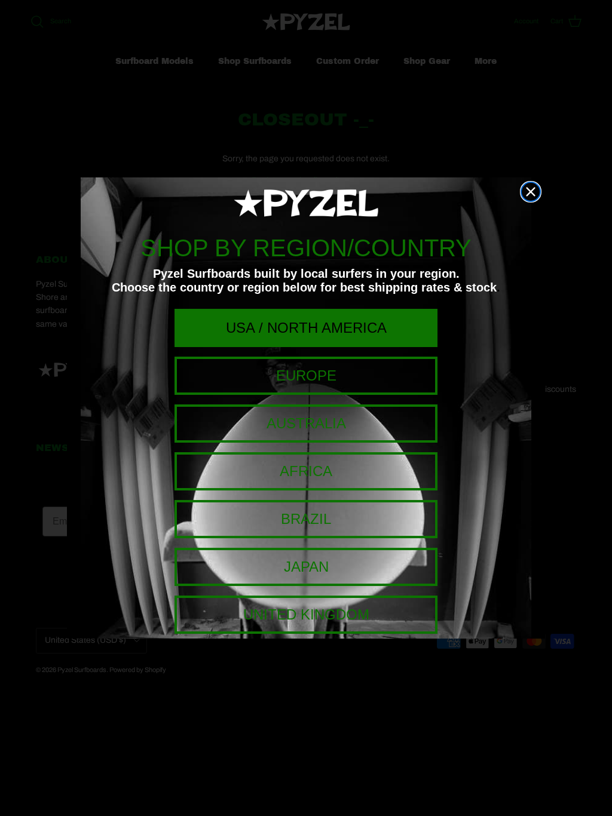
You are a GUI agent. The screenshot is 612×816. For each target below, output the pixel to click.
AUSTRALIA (306, 423)
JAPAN (306, 567)
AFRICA (306, 471)
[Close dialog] (530, 191)
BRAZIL (306, 519)
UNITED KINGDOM (306, 614)
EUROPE (306, 375)
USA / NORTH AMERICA (306, 328)
